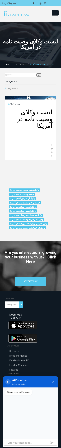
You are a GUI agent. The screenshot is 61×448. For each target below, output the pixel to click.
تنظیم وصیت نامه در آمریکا (22, 194)
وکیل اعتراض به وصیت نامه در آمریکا (26, 219)
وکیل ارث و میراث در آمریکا (22, 198)
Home (7, 64)
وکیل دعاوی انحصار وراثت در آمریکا (26, 215)
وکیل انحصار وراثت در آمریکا (23, 207)
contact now (30, 281)
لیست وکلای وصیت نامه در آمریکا (25, 202)
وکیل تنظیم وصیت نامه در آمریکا (24, 190)
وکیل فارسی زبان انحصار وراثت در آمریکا (28, 223)
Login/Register (9, 3)
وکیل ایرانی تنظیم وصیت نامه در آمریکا (27, 227)
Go (21, 304)
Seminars (14, 351)
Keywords (20, 64)
